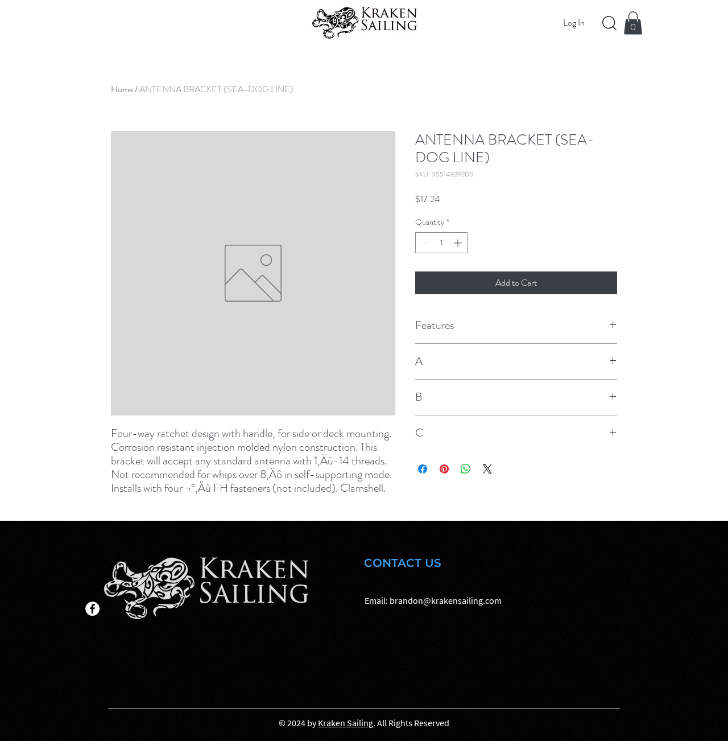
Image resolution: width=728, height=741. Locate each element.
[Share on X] (487, 469)
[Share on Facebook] (422, 469)
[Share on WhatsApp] (466, 469)
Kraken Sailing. (346, 722)
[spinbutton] (441, 243)
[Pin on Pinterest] (444, 469)
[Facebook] (92, 609)
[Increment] (459, 243)
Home (122, 89)
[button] (633, 23)
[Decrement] (424, 243)
